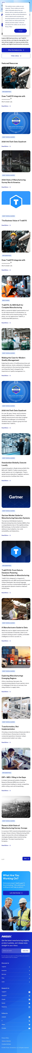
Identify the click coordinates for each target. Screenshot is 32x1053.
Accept (20, 30)
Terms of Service (6, 1041)
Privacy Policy (8, 26)
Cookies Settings (6, 1044)
